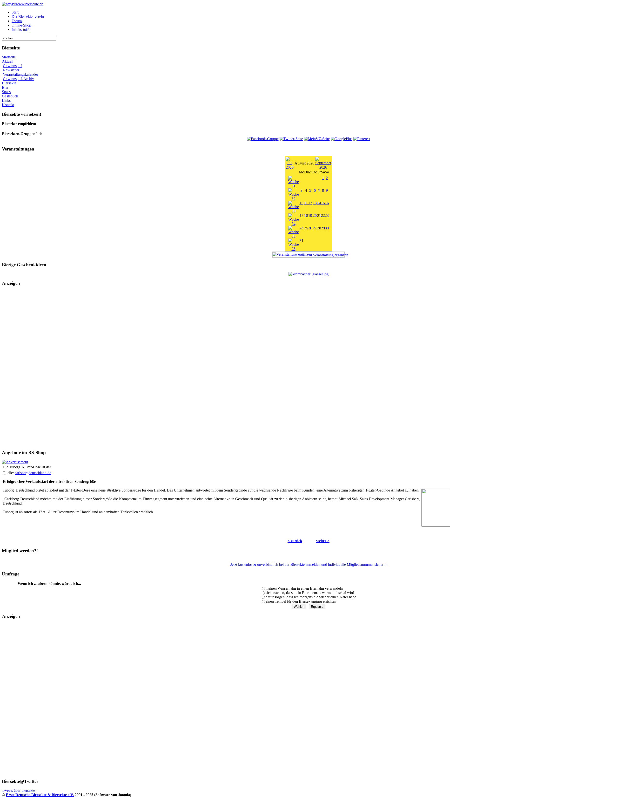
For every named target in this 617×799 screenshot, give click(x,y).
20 (315, 215)
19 (310, 215)
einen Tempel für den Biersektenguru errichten (301, 601)
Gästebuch (10, 96)
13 (315, 203)
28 (319, 228)
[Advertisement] (308, 368)
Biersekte (9, 83)
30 (327, 228)
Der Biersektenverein (28, 16)
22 (323, 215)
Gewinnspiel (12, 66)
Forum (17, 21)
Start (15, 12)
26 (310, 228)
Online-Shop (21, 25)
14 (319, 203)
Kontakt (8, 105)
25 (306, 228)
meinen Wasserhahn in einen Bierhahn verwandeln (304, 588)
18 (306, 215)
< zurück (295, 541)
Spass (6, 92)
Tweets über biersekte (18, 790)
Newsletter (11, 70)
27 (315, 228)
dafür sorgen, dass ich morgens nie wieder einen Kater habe (311, 597)
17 (301, 215)
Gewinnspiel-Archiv (18, 79)
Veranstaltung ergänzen (328, 255)
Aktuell (7, 61)
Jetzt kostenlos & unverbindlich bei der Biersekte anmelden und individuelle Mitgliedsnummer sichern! (308, 564)
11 (306, 203)
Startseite (9, 57)
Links (6, 100)
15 (323, 203)
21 (319, 215)
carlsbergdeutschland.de (33, 473)
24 (301, 228)
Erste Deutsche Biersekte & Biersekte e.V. (40, 795)
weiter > (322, 541)
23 (327, 215)
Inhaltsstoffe (21, 29)
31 (301, 241)
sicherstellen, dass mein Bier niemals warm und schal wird (310, 593)
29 (323, 228)
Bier (5, 87)
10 (301, 203)
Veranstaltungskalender (20, 74)
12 (310, 203)
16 (327, 203)
